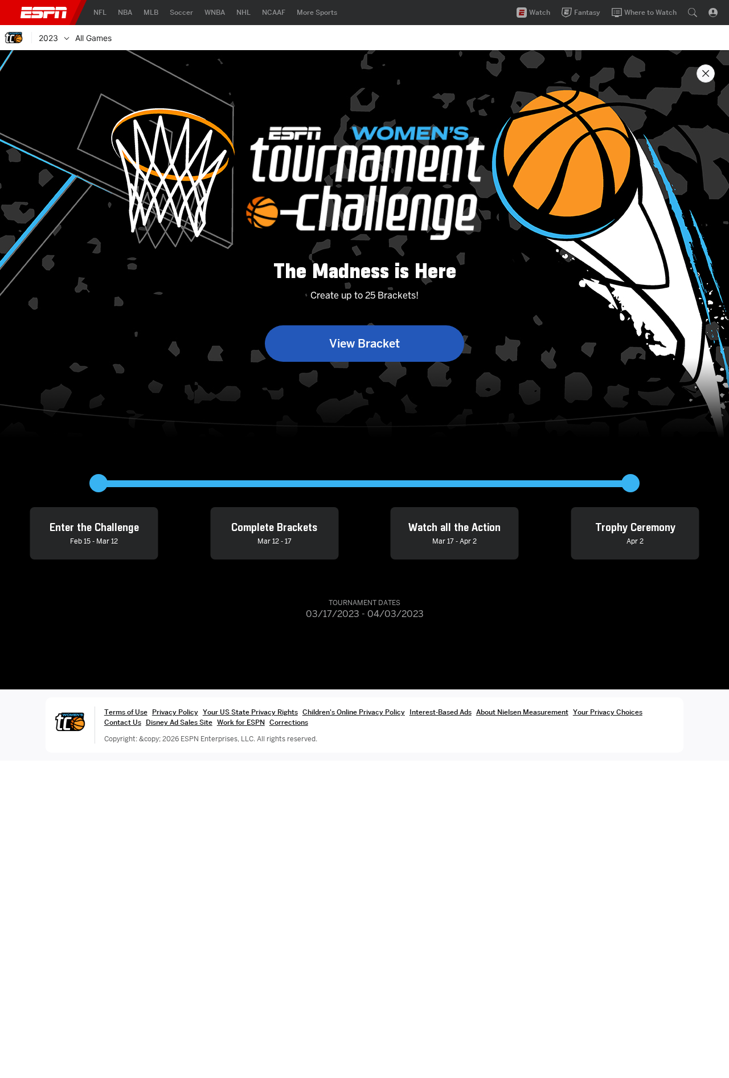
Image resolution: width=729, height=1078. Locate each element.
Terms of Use (126, 712)
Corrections (288, 722)
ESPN (44, 12)
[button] (692, 12)
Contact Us (122, 722)
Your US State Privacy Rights (250, 712)
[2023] (67, 37)
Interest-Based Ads (440, 712)
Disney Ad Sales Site (179, 722)
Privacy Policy (175, 712)
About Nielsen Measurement (522, 712)
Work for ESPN (241, 722)
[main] (364, 564)
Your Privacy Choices (607, 712)
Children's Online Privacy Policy (353, 712)
